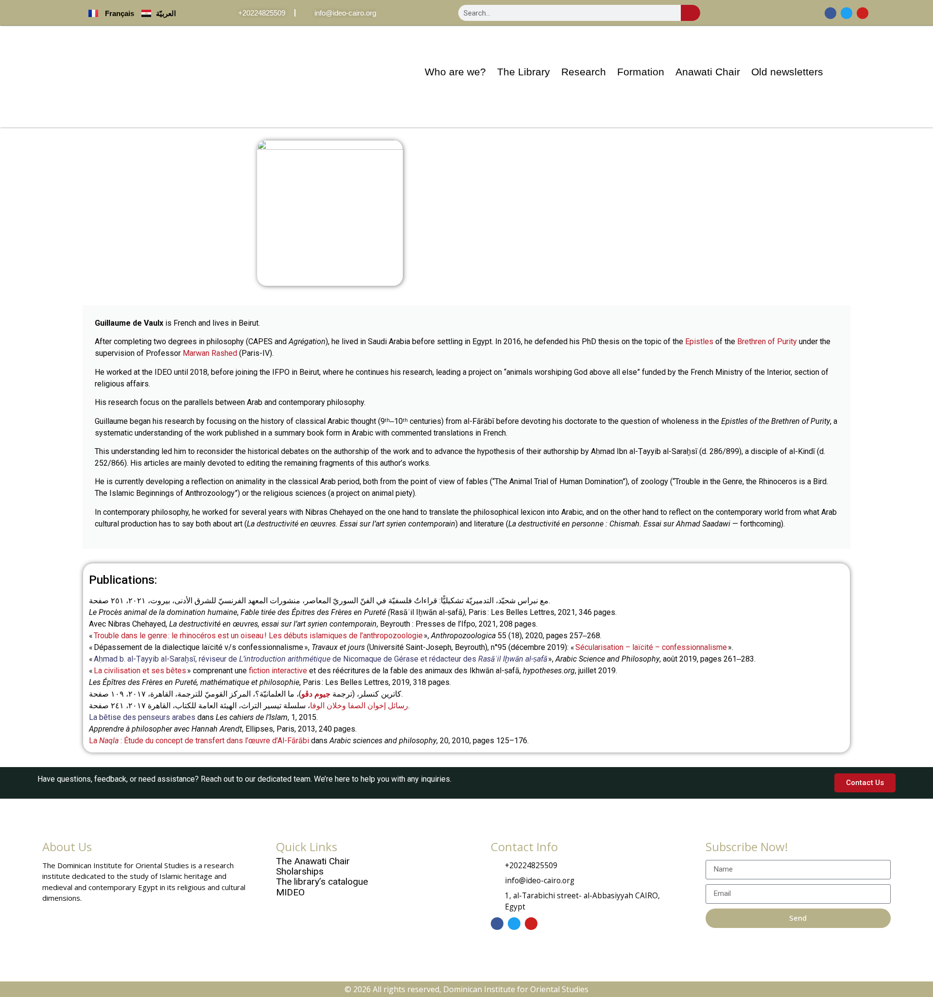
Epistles (699, 341)
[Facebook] (830, 13)
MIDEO (290, 892)
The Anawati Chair (313, 861)
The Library (523, 71)
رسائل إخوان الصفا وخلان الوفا (359, 705)
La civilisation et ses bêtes (140, 670)
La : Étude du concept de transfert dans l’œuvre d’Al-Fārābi (199, 740)
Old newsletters (787, 71)
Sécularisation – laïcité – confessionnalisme (651, 647)
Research (583, 71)
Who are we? (455, 71)
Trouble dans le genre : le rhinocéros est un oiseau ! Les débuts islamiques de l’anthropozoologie (258, 635)
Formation (640, 71)
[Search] (690, 13)
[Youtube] (862, 13)
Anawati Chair (707, 71)
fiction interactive (278, 670)
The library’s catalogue (322, 881)
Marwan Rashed (210, 353)
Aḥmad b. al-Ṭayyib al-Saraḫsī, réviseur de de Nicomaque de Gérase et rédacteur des (320, 659)
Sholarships (300, 871)
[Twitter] (846, 13)
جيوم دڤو (315, 694)
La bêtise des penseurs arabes (142, 717)
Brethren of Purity (767, 341)
